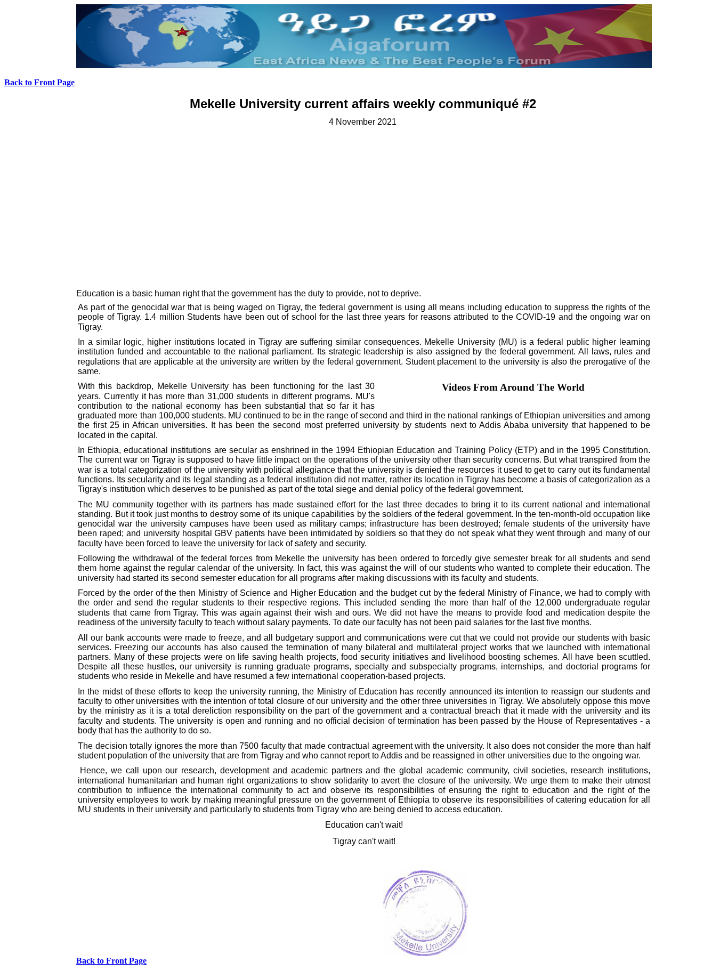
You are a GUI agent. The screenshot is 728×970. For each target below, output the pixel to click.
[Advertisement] (364, 207)
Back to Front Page (39, 82)
